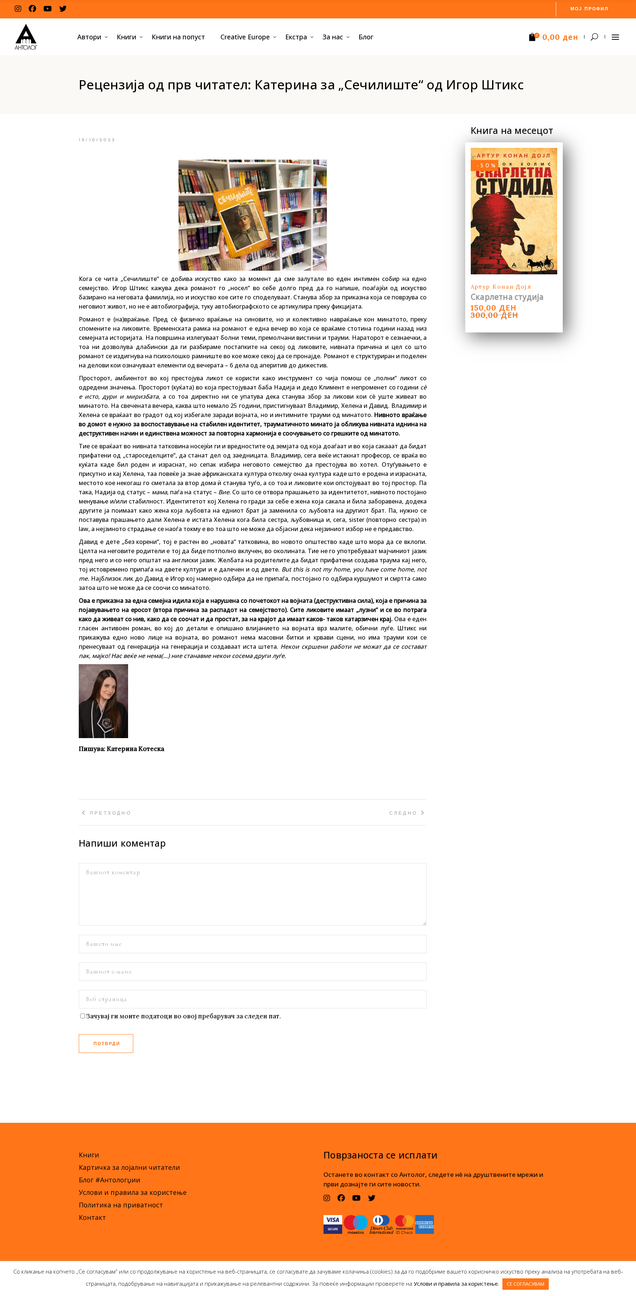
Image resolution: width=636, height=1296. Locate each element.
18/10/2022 (97, 140)
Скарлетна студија (507, 297)
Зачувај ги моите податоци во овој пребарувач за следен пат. (183, 1016)
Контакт (92, 1217)
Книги (89, 1154)
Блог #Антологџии (109, 1179)
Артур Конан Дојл (501, 286)
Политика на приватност (121, 1204)
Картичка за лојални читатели (129, 1167)
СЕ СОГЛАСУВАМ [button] (525, 1284)
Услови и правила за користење (133, 1192)
